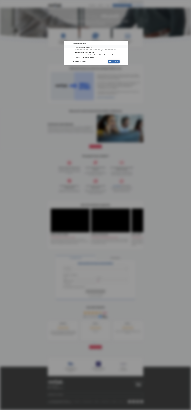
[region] (96, 53)
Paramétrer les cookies (79, 62)
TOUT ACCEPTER (113, 62)
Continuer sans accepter (79, 43)
